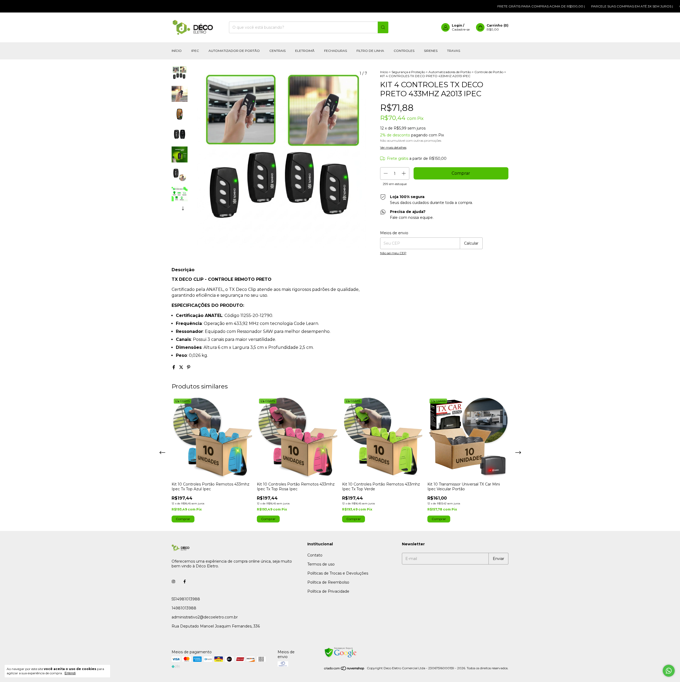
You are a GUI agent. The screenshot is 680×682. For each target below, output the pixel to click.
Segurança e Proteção (408, 72)
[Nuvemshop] (344, 669)
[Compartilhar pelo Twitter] (181, 367)
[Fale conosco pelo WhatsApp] (669, 671)
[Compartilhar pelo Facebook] (174, 367)
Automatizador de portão (234, 51)
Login (457, 25)
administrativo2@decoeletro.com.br (205, 617)
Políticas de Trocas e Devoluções (337, 573)
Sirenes (430, 51)
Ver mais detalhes (393, 147)
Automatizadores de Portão (449, 72)
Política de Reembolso (328, 582)
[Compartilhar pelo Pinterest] (188, 367)
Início (177, 51)
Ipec (195, 51)
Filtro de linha (370, 51)
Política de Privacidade (328, 591)
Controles (404, 51)
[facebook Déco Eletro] (184, 581)
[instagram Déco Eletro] (173, 581)
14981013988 (184, 608)
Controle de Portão (488, 72)
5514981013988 (186, 599)
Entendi (70, 673)
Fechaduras (335, 51)
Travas (453, 51)
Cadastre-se (461, 29)
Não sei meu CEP (393, 253)
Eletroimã (304, 51)
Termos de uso (321, 564)
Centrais (277, 51)
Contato (314, 555)
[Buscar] (383, 27)
